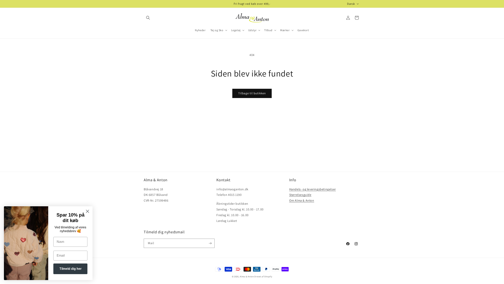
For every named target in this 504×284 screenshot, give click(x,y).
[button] (148, 17)
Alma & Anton (247, 276)
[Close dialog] (87, 211)
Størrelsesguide (300, 195)
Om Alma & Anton (301, 200)
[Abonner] (210, 243)
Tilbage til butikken (252, 93)
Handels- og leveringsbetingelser (312, 189)
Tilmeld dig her (70, 268)
